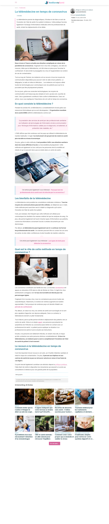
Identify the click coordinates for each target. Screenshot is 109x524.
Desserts (57, 406)
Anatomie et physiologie (82, 433)
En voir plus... (54, 443)
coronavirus (59, 287)
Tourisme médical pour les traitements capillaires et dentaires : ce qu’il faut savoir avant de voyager (84, 410)
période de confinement (23, 307)
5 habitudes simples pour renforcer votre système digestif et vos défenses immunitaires (84, 437)
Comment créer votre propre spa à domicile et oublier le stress (64, 437)
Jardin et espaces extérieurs (43, 406)
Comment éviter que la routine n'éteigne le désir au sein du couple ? (24, 410)
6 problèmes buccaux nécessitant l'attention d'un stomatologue (24, 437)
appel (40, 322)
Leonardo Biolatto (81, 11)
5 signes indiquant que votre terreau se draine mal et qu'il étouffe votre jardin (44, 410)
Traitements (22, 7)
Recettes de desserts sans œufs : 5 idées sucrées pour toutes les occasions (64, 410)
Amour (17, 406)
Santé (16, 7)
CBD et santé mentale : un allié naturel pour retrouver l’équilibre (44, 437)
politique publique (61, 364)
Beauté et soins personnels (63, 433)
